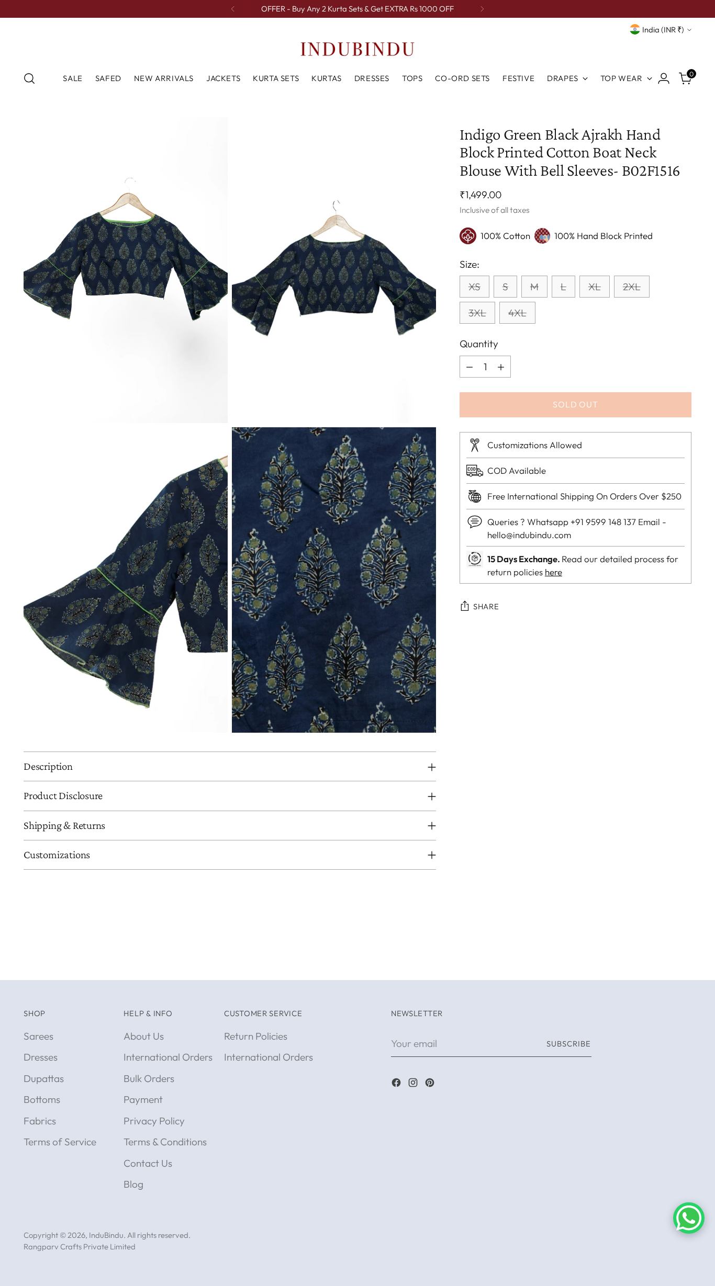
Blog (133, 1184)
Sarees (38, 1036)
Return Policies (255, 1036)
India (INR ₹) (663, 30)
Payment (143, 1099)
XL (594, 287)
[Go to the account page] (663, 78)
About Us (144, 1036)
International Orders (168, 1057)
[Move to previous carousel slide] (658, 961)
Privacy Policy (154, 1120)
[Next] (482, 9)
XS (474, 287)
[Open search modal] (29, 78)
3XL (477, 313)
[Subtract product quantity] (469, 366)
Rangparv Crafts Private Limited (80, 1246)
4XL (517, 313)
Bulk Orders (149, 1078)
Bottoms (42, 1099)
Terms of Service (60, 1141)
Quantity (479, 344)
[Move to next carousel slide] (682, 960)
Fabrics (40, 1120)
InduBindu (106, 1235)
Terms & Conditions (165, 1141)
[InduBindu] (357, 49)
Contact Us (148, 1163)
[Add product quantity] (500, 366)
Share (486, 606)
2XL (632, 287)
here (553, 572)
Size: (469, 264)
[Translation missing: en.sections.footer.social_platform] (397, 1084)
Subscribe (568, 1044)
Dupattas (44, 1078)
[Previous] (232, 9)
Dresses (41, 1057)
